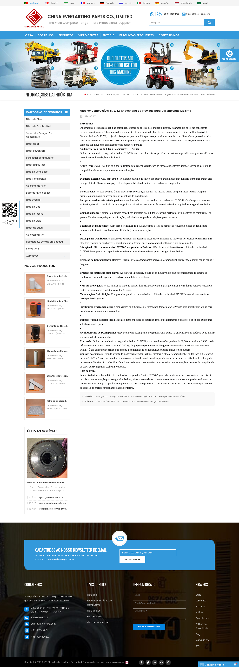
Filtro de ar (92, 595)
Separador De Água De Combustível (39, 135)
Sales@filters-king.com (198, 14)
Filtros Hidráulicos (35, 165)
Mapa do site (203, 640)
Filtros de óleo (34, 119)
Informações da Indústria (119, 94)
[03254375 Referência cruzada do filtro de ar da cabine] (35, 383)
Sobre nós (46, 35)
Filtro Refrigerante (36, 179)
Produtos (66, 35)
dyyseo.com (118, 662)
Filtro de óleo (93, 611)
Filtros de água (34, 228)
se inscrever (132, 559)
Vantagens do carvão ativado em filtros (58, 508)
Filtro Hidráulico (95, 617)
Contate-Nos (169, 35)
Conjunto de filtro (36, 186)
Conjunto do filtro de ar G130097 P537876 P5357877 (57, 326)
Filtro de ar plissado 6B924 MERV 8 (57, 401)
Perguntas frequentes (136, 35)
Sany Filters (32, 249)
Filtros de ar (32, 144)
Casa (29, 35)
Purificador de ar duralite (40, 158)
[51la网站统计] (127, 662)
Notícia (108, 35)
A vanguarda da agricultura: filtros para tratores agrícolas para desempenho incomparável (140, 396)
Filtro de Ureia (33, 221)
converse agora (214, 665)
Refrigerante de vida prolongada (44, 242)
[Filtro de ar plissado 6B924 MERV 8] (35, 408)
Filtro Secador (33, 200)
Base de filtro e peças (38, 193)
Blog (198, 634)
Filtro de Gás (33, 207)
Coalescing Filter (35, 235)
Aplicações (32, 256)
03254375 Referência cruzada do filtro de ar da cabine (57, 376)
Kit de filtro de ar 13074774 (57, 301)
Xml (197, 646)
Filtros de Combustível (38, 126)
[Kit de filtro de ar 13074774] (35, 308)
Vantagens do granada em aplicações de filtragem (64, 503)
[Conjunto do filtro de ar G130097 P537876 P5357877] (35, 333)
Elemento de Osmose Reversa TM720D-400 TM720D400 (57, 351)
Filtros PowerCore (36, 151)
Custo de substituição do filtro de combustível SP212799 (57, 276)
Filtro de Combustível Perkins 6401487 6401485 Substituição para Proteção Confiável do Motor (47, 482)
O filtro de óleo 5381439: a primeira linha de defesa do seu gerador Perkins (132, 401)
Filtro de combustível (98, 622)
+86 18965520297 (40, 630)
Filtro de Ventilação (37, 172)
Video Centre (88, 35)
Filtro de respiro (34, 214)
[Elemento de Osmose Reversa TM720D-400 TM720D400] (35, 358)
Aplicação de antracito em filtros (55, 497)
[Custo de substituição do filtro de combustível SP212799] (35, 283)
